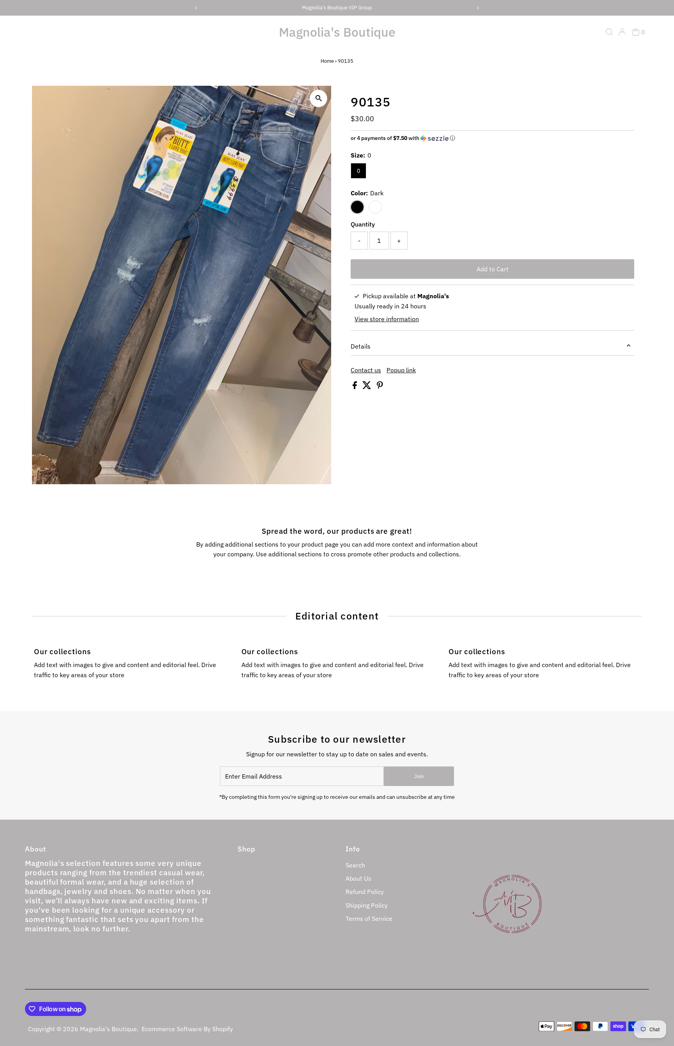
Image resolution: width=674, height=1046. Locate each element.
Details (361, 346)
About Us (358, 878)
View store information (387, 319)
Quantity (363, 224)
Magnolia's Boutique (337, 32)
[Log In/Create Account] (622, 31)
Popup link (401, 370)
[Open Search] (609, 31)
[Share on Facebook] (355, 387)
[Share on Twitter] (367, 387)
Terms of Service (369, 918)
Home (327, 61)
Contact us (366, 370)
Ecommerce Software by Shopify (187, 1029)
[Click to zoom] (318, 98)
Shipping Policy (367, 905)
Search (355, 865)
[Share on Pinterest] (380, 387)
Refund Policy (365, 892)
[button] (492, 138)
